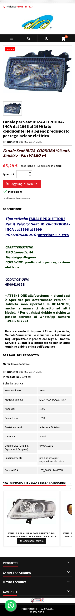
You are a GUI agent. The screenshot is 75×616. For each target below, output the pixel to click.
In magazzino (11, 377)
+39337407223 (24, 6)
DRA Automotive (20, 364)
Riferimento (10, 141)
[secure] (37, 600)
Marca (7, 364)
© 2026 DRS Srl (37, 612)
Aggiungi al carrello (21, 184)
